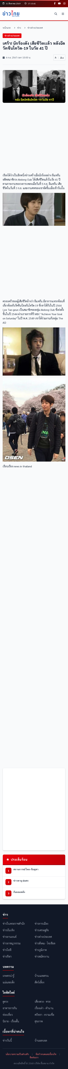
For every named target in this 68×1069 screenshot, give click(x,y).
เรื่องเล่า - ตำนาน (44, 1008)
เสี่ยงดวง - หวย (43, 1001)
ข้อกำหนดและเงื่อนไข (46, 1054)
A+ (62, 57)
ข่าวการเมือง (41, 923)
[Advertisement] (34, 139)
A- (56, 57)
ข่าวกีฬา (7, 956)
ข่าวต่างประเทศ (35, 27)
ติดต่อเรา (34, 1057)
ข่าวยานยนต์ (10, 936)
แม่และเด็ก (9, 982)
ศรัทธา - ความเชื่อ (44, 1014)
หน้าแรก (7, 27)
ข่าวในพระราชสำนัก (14, 923)
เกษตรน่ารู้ (8, 975)
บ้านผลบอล (41, 1040)
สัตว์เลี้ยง (39, 982)
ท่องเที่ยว (8, 1014)
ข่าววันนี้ (7, 1040)
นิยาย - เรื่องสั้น (11, 1021)
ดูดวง (5, 1001)
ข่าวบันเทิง (8, 930)
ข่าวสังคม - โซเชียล (45, 943)
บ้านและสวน (42, 975)
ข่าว (19, 27)
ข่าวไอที (7, 950)
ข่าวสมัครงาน (42, 956)
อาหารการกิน (10, 1008)
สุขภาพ (39, 1021)
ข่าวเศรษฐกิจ (42, 930)
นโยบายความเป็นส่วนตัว (17, 1054)
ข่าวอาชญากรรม (11, 943)
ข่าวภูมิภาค (41, 950)
